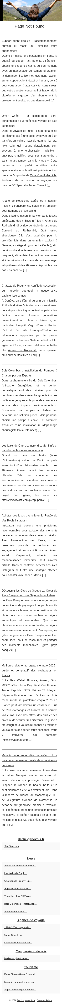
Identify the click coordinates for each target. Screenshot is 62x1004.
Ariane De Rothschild (22, 350)
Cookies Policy (44, 1000)
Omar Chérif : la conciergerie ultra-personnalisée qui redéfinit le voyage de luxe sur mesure (29, 120)
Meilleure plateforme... (16, 958)
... (52, 100)
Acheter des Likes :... (15, 911)
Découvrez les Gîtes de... (18, 942)
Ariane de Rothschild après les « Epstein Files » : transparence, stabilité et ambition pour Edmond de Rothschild (29, 205)
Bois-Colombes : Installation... (20, 903)
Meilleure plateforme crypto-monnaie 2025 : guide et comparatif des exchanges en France (29, 670)
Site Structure (11, 846)
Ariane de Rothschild (38, 800)
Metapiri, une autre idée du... (20, 982)
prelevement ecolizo (14, 100)
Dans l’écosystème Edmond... (20, 974)
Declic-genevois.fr (26, 1000)
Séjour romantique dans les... (20, 989)
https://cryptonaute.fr (15, 739)
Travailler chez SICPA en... (18, 896)
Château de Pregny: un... (18, 880)
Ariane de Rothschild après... (20, 865)
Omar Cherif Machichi (43, 175)
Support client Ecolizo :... (17, 888)
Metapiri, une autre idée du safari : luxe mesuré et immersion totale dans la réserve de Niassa (29, 760)
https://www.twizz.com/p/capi (19, 500)
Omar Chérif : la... (14, 935)
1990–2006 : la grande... (17, 927)
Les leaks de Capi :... (15, 873)
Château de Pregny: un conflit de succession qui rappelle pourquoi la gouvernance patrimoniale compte (29, 290)
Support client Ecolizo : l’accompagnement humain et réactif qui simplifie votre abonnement (29, 45)
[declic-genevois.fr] (31, 10)
